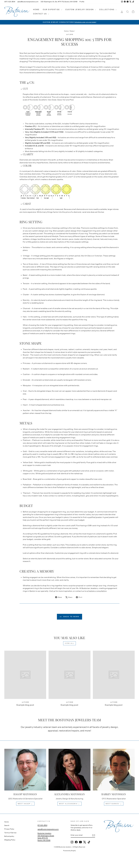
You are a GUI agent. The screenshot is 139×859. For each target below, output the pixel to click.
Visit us (52, 591)
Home (36, 9)
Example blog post (25, 705)
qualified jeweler (95, 517)
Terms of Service (10, 833)
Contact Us (40, 14)
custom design (70, 231)
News (72, 31)
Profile (81, 1)
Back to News (71, 616)
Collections (107, 9)
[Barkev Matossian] (114, 769)
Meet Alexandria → (69, 803)
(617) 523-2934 (9, 1)
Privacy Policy (9, 829)
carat (24, 209)
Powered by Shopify (69, 850)
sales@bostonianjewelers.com (28, 1)
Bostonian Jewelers (90, 588)
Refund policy (9, 836)
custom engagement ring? (58, 59)
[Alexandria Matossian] (69, 769)
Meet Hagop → (25, 803)
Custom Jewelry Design (79, 9)
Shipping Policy (9, 840)
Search (6, 825)
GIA (59, 123)
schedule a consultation (97, 591)
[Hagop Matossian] (25, 769)
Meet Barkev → (114, 803)
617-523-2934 (42, 825)
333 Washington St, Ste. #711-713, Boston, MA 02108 (59, 1)
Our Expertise (51, 9)
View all (69, 643)
